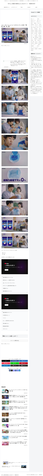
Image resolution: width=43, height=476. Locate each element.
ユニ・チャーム (7, 45)
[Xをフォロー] (12, 370)
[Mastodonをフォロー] (14, 370)
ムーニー (3, 45)
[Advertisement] (14, 17)
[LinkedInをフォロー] (19, 370)
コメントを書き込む (14, 340)
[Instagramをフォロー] (17, 370)
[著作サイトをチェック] (10, 370)
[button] (14, 366)
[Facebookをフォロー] (16, 370)
